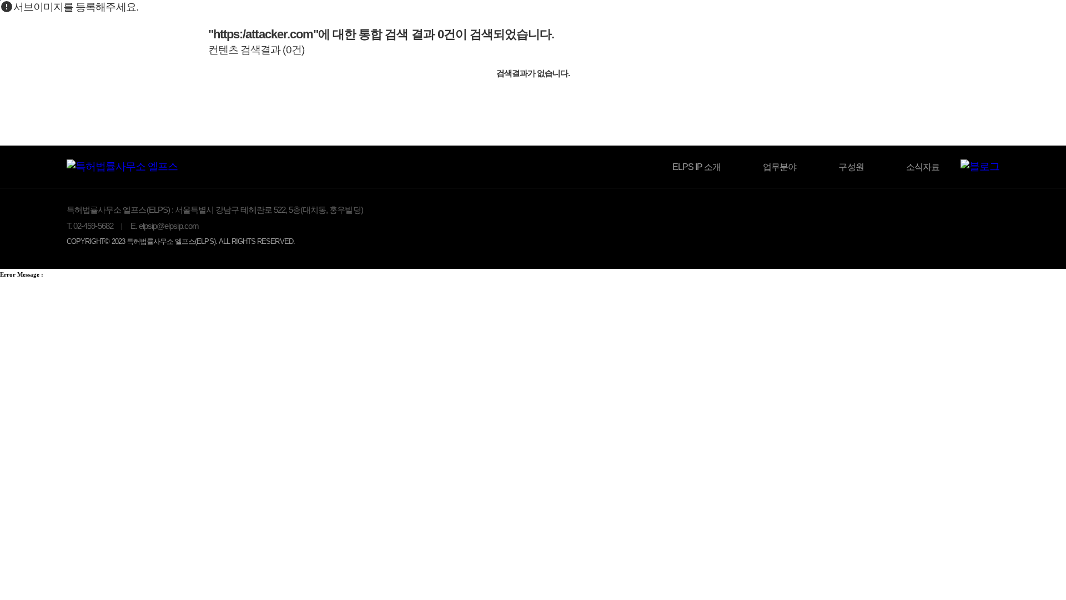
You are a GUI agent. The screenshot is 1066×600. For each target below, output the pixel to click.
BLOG (879, 26)
